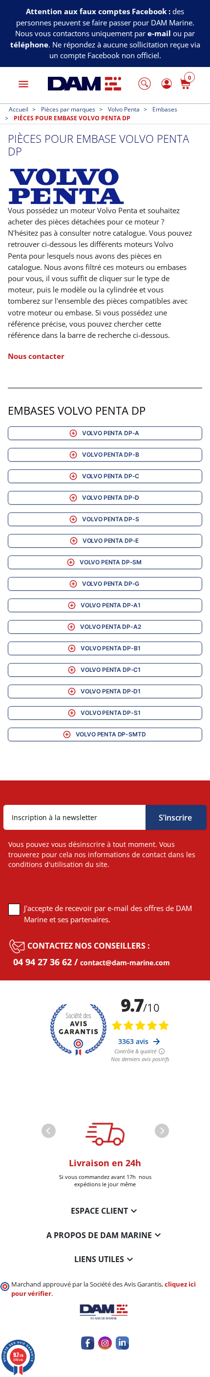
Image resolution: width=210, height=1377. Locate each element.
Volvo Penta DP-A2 (110, 626)
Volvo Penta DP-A (110, 433)
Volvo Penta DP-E (111, 540)
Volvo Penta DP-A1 (111, 605)
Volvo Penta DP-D (110, 497)
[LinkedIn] (122, 1343)
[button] (144, 83)
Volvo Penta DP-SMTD (111, 734)
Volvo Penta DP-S (110, 519)
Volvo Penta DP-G (110, 583)
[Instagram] (104, 1343)
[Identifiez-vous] (165, 84)
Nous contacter (36, 356)
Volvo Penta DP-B (110, 454)
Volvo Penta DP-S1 (110, 712)
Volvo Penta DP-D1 (111, 691)
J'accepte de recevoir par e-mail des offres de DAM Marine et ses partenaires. (108, 914)
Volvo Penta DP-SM (111, 562)
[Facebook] (87, 1343)
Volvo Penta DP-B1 (110, 648)
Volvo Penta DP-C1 (111, 669)
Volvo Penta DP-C (110, 476)
